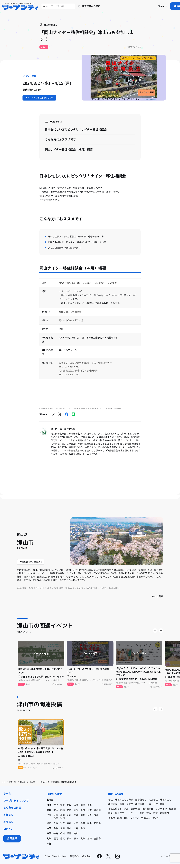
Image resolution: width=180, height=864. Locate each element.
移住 (110, 799)
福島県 (111, 817)
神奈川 (97, 809)
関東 (49, 809)
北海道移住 (147, 808)
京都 (69, 823)
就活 (148, 813)
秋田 (69, 804)
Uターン (135, 817)
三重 (55, 823)
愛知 (62, 818)
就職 (142, 813)
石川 (69, 814)
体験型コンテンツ (150, 817)
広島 (76, 828)
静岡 (55, 818)
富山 (62, 814)
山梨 (82, 814)
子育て (129, 804)
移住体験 (112, 804)
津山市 (32, 782)
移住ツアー (120, 813)
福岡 (55, 838)
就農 (126, 808)
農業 (162, 804)
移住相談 (139, 804)
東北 (49, 804)
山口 (82, 828)
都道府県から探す (91, 6)
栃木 (69, 809)
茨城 (62, 809)
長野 (89, 814)
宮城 (76, 804)
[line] (73, 414)
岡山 (69, 828)
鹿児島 (97, 838)
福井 (76, 814)
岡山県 (22, 782)
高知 (76, 833)
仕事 (149, 804)
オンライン (161, 808)
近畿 (49, 823)
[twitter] (60, 414)
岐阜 (96, 814)
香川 (62, 833)
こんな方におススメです (60, 139)
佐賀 (62, 838)
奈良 (89, 823)
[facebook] (66, 414)
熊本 (76, 838)
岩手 (62, 804)
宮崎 (89, 838)
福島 (89, 804)
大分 (82, 838)
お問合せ (8, 821)
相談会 (172, 808)
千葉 (89, 809)
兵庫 (82, 823)
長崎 (69, 838)
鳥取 (55, 828)
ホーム (7, 793)
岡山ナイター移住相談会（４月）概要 (69, 149)
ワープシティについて (16, 800)
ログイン (162, 6)
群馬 (76, 809)
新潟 (55, 814)
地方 (155, 804)
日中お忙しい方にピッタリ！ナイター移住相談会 (76, 129)
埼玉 (55, 809)
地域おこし (165, 799)
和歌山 (97, 823)
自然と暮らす (115, 808)
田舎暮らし (141, 799)
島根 (62, 828)
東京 (82, 809)
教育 (155, 813)
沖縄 (49, 843)
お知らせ (8, 814)
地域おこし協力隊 (124, 799)
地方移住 (153, 799)
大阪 (76, 823)
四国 (49, 833)
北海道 (50, 799)
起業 (119, 817)
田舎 (110, 813)
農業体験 (135, 808)
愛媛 (69, 833)
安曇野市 (164, 813)
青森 (55, 804)
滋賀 (62, 823)
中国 (49, 828)
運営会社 (86, 856)
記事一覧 (12, 782)
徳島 (55, 833)
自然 (126, 817)
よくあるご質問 (12, 807)
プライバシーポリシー (55, 856)
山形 (82, 804)
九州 (49, 838)
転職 (122, 804)
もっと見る (157, 596)
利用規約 (74, 856)
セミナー (132, 813)
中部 (49, 814)
